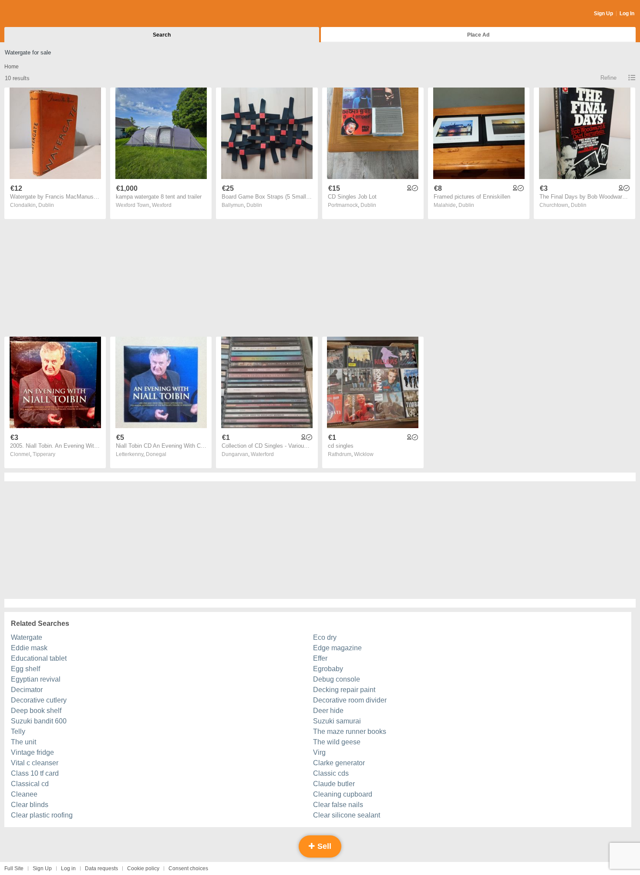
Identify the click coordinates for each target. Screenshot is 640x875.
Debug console (336, 679)
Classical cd (30, 783)
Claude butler (334, 783)
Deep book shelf (36, 710)
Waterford (262, 454)
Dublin (46, 205)
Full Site (14, 868)
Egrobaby (328, 668)
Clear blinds (29, 804)
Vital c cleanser (34, 763)
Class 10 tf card (35, 773)
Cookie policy (143, 868)
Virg (319, 752)
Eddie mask (29, 648)
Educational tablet (39, 658)
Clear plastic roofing (42, 815)
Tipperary (44, 454)
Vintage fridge (32, 752)
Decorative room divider (350, 700)
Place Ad (478, 35)
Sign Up (603, 13)
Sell (323, 846)
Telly (18, 731)
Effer (320, 658)
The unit (23, 742)
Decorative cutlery (39, 700)
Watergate (26, 637)
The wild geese (336, 742)
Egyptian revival (36, 679)
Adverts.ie (38, 14)
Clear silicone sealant (346, 815)
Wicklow (364, 454)
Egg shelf (25, 668)
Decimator (27, 689)
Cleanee (24, 794)
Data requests (101, 868)
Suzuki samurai (337, 721)
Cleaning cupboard (342, 794)
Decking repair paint (344, 689)
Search (162, 35)
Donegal (156, 454)
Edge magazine (337, 648)
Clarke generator (339, 763)
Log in (68, 868)
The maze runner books (349, 731)
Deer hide (328, 710)
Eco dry (325, 637)
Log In (627, 13)
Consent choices (188, 868)
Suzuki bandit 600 (39, 721)
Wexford (162, 205)
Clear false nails (338, 804)
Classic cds (331, 773)
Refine (608, 77)
